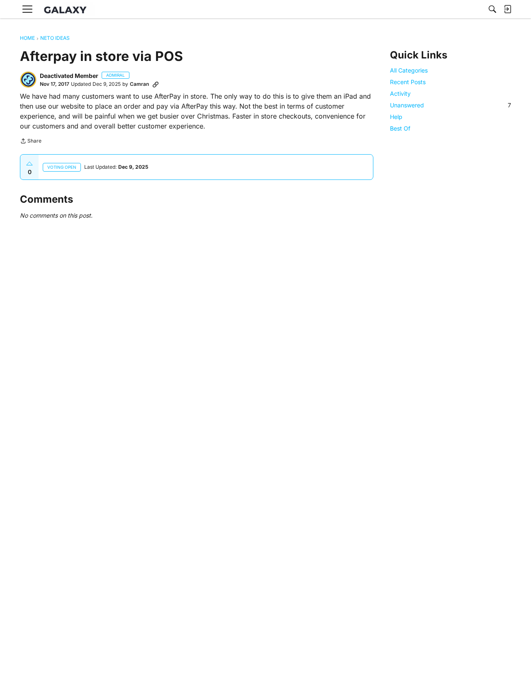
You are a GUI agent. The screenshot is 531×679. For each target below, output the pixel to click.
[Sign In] (507, 9)
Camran (139, 84)
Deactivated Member (69, 75)
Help (396, 116)
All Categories (409, 70)
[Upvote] (29, 164)
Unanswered (450, 105)
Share (30, 142)
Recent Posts (408, 81)
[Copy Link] (156, 84)
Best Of (400, 128)
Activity (400, 93)
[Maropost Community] (67, 9)
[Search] (492, 9)
